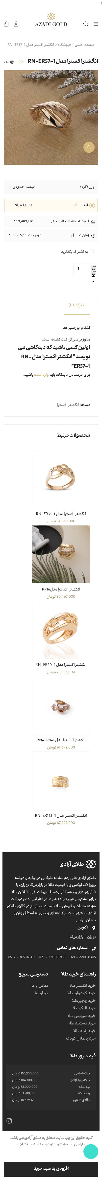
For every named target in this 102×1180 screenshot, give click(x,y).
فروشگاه (64, 45)
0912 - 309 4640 (21, 958)
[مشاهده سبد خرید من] (6, 24)
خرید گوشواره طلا (81, 994)
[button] (21, 62)
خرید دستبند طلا (82, 1024)
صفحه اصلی (85, 45)
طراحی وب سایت (72, 1145)
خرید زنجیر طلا (84, 1001)
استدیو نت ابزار (28, 1145)
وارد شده (41, 375)
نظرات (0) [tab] (77, 306)
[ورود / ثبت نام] (16, 24)
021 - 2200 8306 (52, 958)
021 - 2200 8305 (83, 958)
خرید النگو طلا (84, 1009)
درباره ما (41, 994)
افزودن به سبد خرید (51, 1169)
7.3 (86, 205)
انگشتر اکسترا (68, 405)
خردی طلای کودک (81, 1039)
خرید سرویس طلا (82, 1017)
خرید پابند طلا (84, 1032)
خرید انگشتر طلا (83, 986)
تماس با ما (39, 986)
